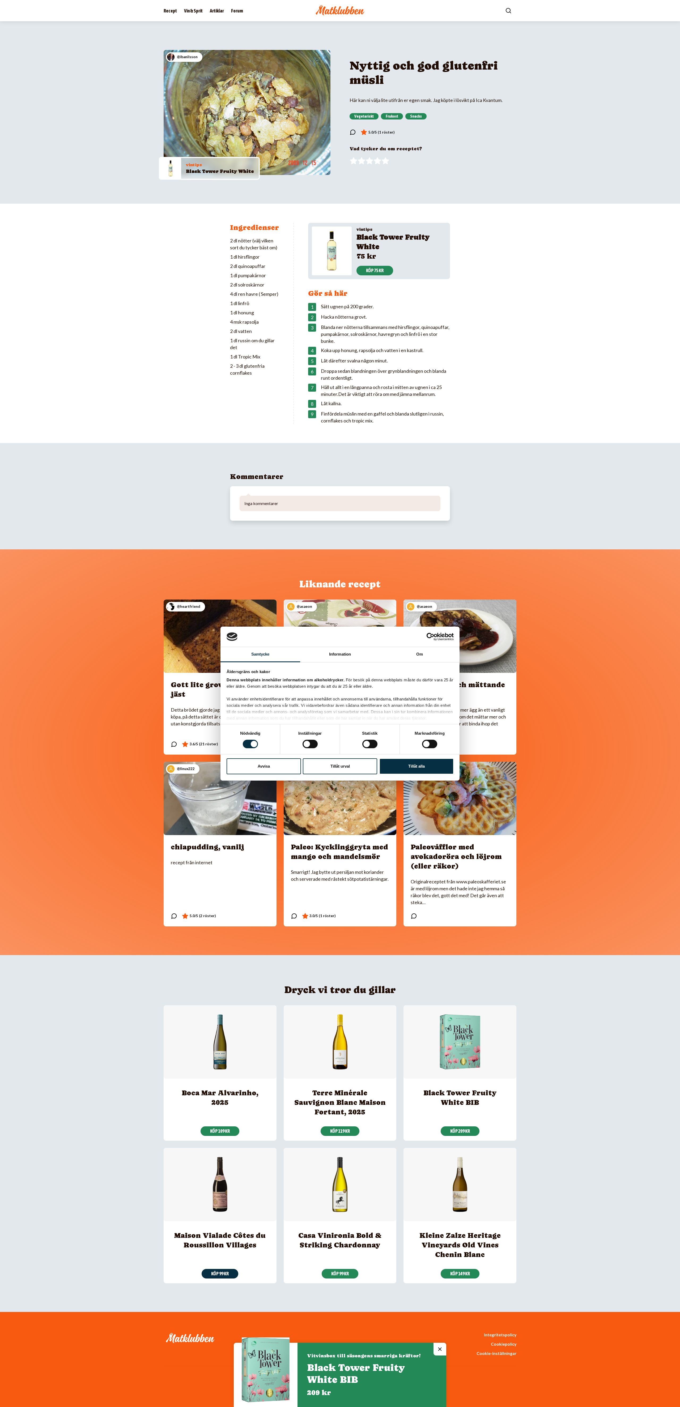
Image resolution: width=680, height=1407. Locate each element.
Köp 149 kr (460, 1273)
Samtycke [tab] (260, 654)
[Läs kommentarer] (353, 132)
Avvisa (264, 766)
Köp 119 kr (340, 1131)
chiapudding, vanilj (207, 847)
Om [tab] (419, 654)
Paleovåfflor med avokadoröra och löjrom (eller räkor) (456, 856)
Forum (237, 11)
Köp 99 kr (220, 1273)
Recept (170, 11)
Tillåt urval (340, 766)
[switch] (310, 744)
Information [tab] (340, 654)
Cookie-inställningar (496, 1353)
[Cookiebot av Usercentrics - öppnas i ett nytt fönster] (430, 637)
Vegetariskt (364, 116)
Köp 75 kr (375, 270)
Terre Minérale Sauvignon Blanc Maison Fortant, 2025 (340, 1102)
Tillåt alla (416, 766)
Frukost (392, 116)
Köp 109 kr (220, 1131)
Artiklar (217, 11)
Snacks (416, 116)
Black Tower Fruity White (220, 171)
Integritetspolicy (500, 1334)
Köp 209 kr (460, 1131)
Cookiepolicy (503, 1343)
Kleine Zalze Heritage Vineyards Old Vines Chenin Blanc (460, 1245)
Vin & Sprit (193, 11)
